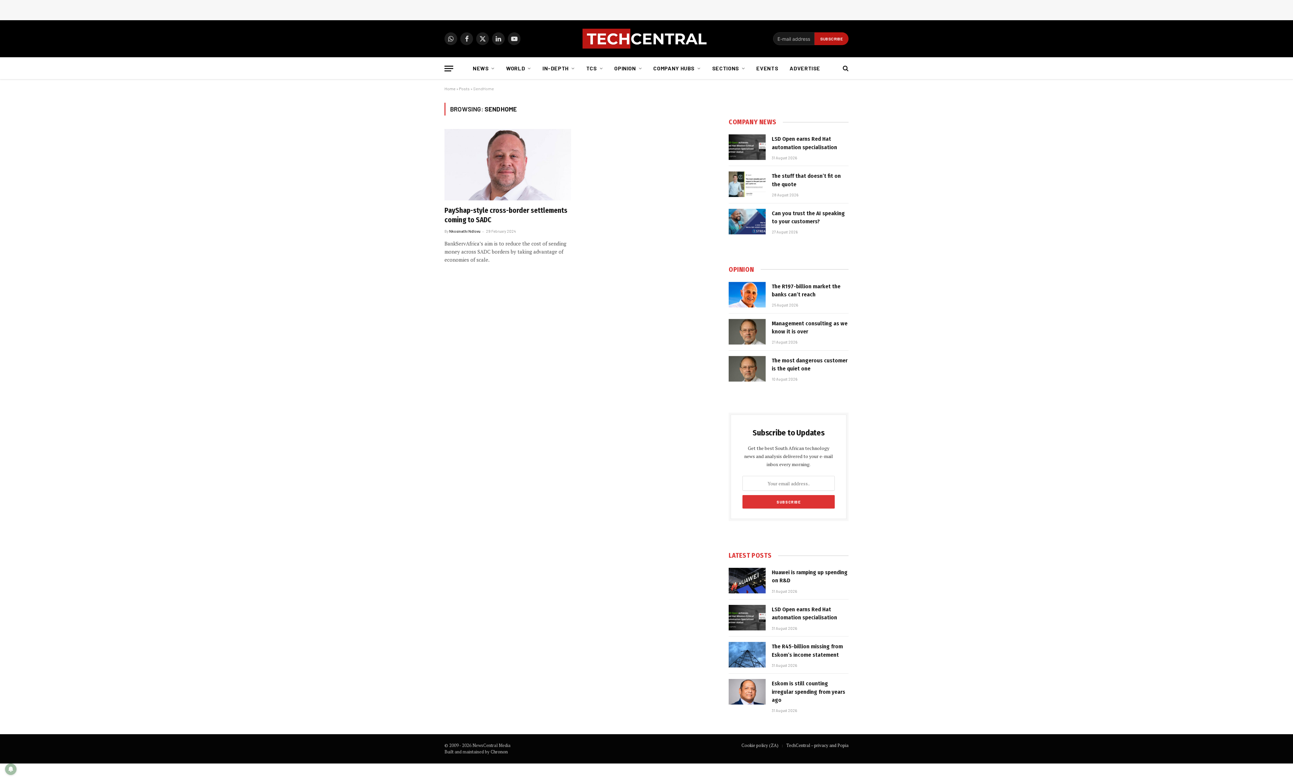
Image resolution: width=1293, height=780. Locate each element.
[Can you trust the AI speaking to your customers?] (747, 221)
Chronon (499, 752)
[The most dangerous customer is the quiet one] (747, 369)
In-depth (555, 68)
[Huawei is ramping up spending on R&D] (747, 580)
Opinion (625, 68)
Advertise (805, 68)
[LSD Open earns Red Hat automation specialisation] (747, 147)
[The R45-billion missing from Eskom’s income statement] (747, 655)
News (481, 68)
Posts (464, 88)
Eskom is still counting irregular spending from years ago (808, 692)
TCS (591, 68)
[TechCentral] (646, 38)
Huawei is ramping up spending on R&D (810, 576)
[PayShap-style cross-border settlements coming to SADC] (507, 164)
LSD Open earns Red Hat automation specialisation (804, 143)
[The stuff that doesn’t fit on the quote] (747, 184)
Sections (725, 68)
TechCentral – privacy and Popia (817, 745)
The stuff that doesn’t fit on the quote (806, 180)
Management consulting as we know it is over (810, 327)
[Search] (845, 68)
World (515, 68)
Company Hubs (674, 68)
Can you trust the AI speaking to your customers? (808, 217)
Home (450, 88)
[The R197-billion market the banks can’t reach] (747, 294)
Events (767, 68)
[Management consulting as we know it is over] (747, 332)
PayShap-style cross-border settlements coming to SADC (505, 215)
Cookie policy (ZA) (759, 745)
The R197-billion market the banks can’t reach (806, 290)
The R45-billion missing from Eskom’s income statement (807, 650)
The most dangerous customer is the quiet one (810, 364)
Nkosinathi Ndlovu (464, 231)
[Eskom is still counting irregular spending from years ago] (747, 692)
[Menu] (448, 68)
